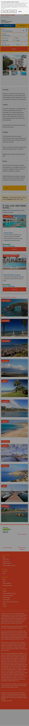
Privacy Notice (14, 6)
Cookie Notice (7, 6)
